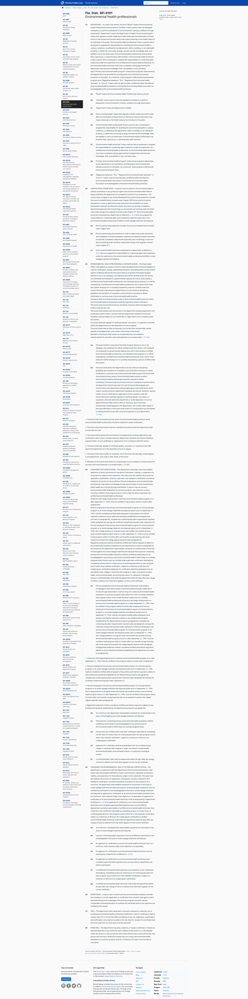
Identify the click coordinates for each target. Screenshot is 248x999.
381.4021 (70, 675)
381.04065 (71, 683)
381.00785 (69, 376)
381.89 (70, 41)
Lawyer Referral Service (112, 976)
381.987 (71, 606)
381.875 (69, 447)
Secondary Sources (143, 991)
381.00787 (69, 392)
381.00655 (71, 284)
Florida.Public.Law (74, 3)
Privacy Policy (141, 994)
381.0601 (71, 262)
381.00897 (70, 500)
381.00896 (69, 492)
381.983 (66, 579)
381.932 (71, 552)
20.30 (104, 802)
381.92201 (72, 804)
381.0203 (69, 125)
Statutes (68, 8)
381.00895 (67, 477)
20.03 (133, 215)
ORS (168, 987)
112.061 (146, 337)
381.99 (70, 96)
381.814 (72, 411)
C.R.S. (165, 975)
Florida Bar (100, 971)
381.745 (66, 306)
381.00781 (66, 365)
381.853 (70, 438)
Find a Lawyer (141, 972)
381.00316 (72, 164)
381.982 (66, 573)
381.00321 (71, 199)
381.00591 (70, 245)
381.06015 (71, 696)
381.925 (72, 535)
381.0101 (70, 104)
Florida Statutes (91, 3)
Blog (137, 975)
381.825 (71, 428)
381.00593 (70, 253)
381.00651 (70, 272)
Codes (165, 972)
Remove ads (175, 3)
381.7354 (66, 733)
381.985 (69, 591)
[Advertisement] (172, 54)
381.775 (70, 341)
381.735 (71, 294)
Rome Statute (168, 994)
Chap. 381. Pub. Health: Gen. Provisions (96, 8)
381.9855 (72, 785)
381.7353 (71, 725)
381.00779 (70, 359)
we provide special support (112, 986)
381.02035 (72, 641)
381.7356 (70, 744)
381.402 (70, 218)
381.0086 (66, 15)
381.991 (70, 632)
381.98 (71, 88)
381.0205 (72, 136)
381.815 (69, 419)
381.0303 (70, 150)
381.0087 (67, 21)
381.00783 (70, 371)
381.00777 (70, 353)
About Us (139, 978)
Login (184, 3)
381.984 (70, 585)
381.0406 (70, 239)
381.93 (71, 57)
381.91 (69, 49)
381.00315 (70, 156)
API (137, 981)
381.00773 (68, 334)
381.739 (66, 301)
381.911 (72, 509)
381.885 (71, 455)
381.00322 (69, 209)
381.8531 (70, 757)
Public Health (77, 8)
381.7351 (66, 711)
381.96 (70, 75)
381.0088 (67, 34)
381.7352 (68, 717)
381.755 (70, 312)
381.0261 (72, 143)
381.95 (72, 66)
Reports (139, 987)
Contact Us (140, 984)
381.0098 (68, 81)
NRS (164, 981)
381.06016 (69, 704)
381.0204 (67, 130)
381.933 (70, 560)
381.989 (72, 624)
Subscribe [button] (66, 979)
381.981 (68, 567)
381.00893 (71, 470)
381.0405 (70, 233)
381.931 (71, 543)
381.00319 (71, 186)
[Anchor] (132, 89)
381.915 (70, 517)
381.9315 (71, 774)
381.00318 (71, 175)
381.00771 (72, 327)
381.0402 (70, 226)
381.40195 (71, 795)
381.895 (71, 485)
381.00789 (66, 398)
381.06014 (70, 690)
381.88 (69, 27)
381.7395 (68, 750)
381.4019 (69, 667)
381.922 (71, 526)
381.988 (71, 617)
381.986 (71, 597)
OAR (164, 987)
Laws (165, 984)
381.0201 (70, 112)
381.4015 (69, 649)
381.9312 (70, 765)
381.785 (70, 384)
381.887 (71, 462)
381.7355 (70, 738)
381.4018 (69, 658)
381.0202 (69, 119)
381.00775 (67, 347)
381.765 (70, 319)
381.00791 (71, 404)
